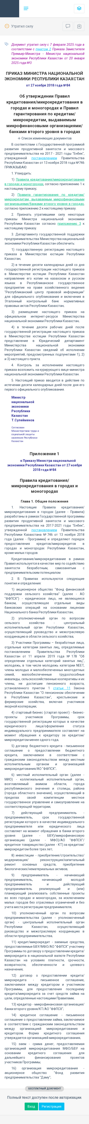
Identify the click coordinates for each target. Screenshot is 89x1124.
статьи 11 (61, 688)
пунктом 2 (43, 49)
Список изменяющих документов (46, 138)
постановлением (44, 158)
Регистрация (51, 1106)
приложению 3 (69, 223)
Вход (31, 1106)
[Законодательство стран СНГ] (9, 8)
